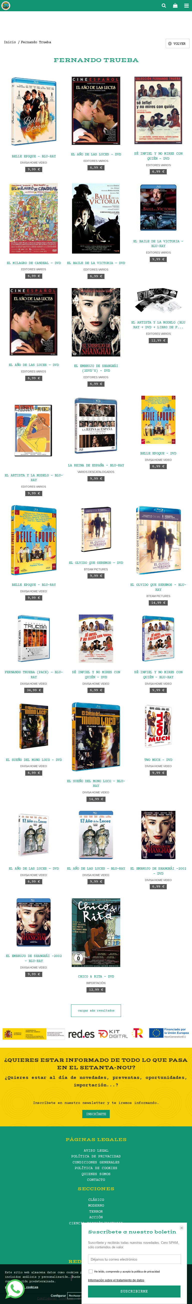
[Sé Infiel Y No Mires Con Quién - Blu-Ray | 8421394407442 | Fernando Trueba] (158, 639)
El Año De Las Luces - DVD (34, 365)
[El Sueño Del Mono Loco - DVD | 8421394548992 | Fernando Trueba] (34, 726)
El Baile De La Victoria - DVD (96, 263)
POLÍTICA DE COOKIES (96, 1168)
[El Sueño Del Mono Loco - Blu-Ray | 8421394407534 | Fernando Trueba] (96, 736)
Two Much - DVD (158, 760)
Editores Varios (96, 160)
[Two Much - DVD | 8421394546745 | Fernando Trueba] (158, 726)
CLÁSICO (96, 1200)
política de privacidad (147, 1271)
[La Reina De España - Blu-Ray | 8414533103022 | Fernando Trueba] (96, 426)
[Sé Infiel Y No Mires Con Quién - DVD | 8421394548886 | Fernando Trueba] (96, 639)
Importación (96, 982)
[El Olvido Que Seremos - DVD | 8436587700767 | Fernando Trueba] (96, 529)
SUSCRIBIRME (134, 1291)
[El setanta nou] (6, 6)
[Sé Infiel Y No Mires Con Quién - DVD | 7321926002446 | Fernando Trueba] (158, 110)
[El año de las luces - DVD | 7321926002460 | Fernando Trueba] (96, 111)
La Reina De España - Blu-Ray (96, 466)
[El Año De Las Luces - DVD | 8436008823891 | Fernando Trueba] (34, 322)
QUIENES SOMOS (96, 1174)
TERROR (96, 1212)
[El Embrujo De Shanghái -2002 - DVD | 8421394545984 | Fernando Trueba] (158, 835)
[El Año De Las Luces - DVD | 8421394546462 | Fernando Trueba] (34, 835)
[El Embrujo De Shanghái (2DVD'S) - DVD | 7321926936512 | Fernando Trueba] (96, 322)
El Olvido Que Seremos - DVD (96, 563)
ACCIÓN (96, 1217)
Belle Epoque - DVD (158, 454)
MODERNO (96, 1206)
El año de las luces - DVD (96, 155)
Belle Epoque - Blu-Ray (34, 157)
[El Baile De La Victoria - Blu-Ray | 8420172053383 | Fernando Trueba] (158, 207)
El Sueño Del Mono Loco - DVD (34, 760)
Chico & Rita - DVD (96, 977)
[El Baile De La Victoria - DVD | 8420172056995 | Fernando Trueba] (96, 218)
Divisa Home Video (33, 162)
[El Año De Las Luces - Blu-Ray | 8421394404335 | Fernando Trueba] (96, 835)
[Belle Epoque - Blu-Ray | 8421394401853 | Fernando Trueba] (34, 540)
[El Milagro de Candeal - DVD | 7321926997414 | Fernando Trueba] (34, 218)
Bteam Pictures (96, 569)
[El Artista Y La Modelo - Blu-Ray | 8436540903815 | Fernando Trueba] (34, 431)
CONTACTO (96, 1180)
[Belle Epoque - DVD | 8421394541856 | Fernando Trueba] (158, 420)
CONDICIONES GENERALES (96, 1162)
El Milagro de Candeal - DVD (34, 263)
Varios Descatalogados (96, 471)
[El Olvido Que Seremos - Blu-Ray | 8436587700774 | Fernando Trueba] (158, 540)
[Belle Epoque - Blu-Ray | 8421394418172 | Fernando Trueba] (34, 112)
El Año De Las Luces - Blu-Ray (96, 869)
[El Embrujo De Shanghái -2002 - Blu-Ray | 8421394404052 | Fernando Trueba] (34, 922)
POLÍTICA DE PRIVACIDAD (96, 1156)
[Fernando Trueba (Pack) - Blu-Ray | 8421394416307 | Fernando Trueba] (34, 639)
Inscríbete (96, 1114)
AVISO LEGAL (96, 1151)
